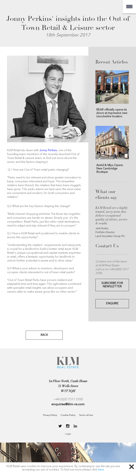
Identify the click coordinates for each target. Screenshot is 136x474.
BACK (44, 335)
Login (68, 434)
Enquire (112, 303)
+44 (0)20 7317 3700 (68, 399)
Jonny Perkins (48, 150)
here (101, 469)
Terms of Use (86, 415)
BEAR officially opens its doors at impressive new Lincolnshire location (111, 113)
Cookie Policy (68, 415)
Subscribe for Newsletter (112, 285)
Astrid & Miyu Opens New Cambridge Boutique (109, 168)
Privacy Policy (50, 415)
